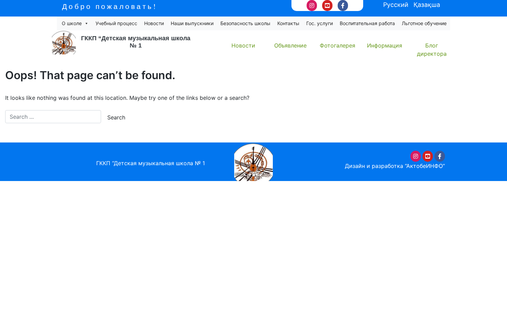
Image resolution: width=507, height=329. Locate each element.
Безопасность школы (245, 23)
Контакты (288, 23)
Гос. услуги (319, 23)
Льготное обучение (424, 23)
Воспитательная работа (367, 23)
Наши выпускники (192, 23)
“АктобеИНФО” (425, 165)
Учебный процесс (116, 23)
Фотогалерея (337, 45)
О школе (72, 23)
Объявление (290, 45)
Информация (384, 45)
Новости (154, 23)
